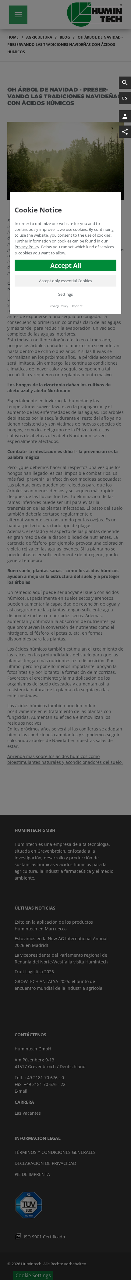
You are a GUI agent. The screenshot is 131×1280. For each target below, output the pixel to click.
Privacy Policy (27, 247)
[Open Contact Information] (125, 116)
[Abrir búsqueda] (125, 83)
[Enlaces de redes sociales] (125, 132)
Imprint (77, 306)
